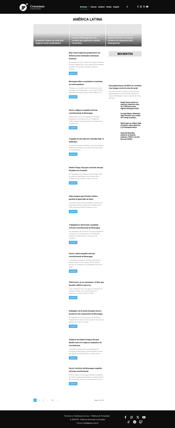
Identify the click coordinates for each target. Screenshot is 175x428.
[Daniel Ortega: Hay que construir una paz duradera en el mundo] (49, 178)
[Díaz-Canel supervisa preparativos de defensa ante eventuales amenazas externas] (49, 63)
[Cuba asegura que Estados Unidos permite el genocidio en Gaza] (49, 207)
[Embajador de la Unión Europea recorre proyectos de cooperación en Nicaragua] (49, 321)
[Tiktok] (128, 422)
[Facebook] (138, 7)
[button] (127, 6)
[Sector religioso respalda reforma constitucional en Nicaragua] (49, 120)
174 (52, 400)
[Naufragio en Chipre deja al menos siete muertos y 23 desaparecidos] (114, 125)
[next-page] (57, 400)
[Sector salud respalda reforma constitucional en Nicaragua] (49, 264)
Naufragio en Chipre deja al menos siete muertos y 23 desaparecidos (131, 125)
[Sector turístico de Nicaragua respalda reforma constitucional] (49, 379)
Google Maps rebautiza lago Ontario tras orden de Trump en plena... (130, 115)
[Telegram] (134, 422)
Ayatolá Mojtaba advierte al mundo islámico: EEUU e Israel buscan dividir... (130, 136)
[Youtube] (147, 7)
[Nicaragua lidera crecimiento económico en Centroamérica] (49, 92)
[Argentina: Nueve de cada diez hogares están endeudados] (51, 35)
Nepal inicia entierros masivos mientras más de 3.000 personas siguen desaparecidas (130, 105)
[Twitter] (144, 7)
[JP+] (32, 7)
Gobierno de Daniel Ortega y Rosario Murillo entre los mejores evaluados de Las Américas (85, 343)
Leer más (73, 73)
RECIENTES (125, 53)
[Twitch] (140, 422)
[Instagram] (141, 7)
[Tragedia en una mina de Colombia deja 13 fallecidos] (49, 149)
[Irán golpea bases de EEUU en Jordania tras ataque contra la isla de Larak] (125, 71)
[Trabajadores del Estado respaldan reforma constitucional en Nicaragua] (49, 235)
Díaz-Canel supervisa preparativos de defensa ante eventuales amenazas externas (84, 56)
